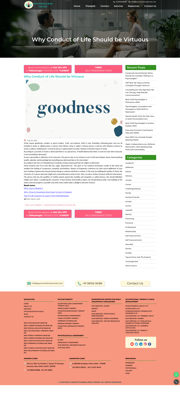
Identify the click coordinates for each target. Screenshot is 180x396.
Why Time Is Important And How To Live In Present (48, 192)
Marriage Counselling (67, 321)
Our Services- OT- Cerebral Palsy (139, 316)
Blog (26, 314)
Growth (128, 202)
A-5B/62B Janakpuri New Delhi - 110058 (88, 364)
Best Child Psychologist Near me (38, 341)
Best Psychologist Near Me (35, 323)
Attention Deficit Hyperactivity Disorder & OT (138, 312)
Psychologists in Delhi (34, 311)
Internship (129, 363)
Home (77, 6)
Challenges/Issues (133, 189)
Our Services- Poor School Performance (103, 315)
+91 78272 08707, (79, 367)
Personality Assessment (68, 342)
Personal (129, 223)
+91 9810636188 (121, 2)
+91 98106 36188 (92, 283)
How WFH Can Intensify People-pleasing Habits (139, 138)
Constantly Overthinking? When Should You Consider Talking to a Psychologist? (139, 76)
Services (118, 6)
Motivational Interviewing (69, 316)
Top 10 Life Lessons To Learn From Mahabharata (46, 196)
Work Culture (131, 266)
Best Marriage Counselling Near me (38, 344)
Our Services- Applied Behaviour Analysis (106, 322)
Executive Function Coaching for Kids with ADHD (139, 131)
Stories (128, 249)
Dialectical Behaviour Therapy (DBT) (71, 327)
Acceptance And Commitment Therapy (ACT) (70, 305)
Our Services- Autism (100, 306)
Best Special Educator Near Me (37, 328)
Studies (128, 253)
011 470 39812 (46, 370)
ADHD (94, 311)
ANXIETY (95, 308)
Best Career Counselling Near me (38, 338)
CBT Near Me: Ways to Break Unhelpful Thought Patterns (137, 84)
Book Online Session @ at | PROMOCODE (47, 69)
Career (128, 184)
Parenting (129, 219)
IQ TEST (60, 340)
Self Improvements (133, 240)
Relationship (130, 231)
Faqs (127, 373)
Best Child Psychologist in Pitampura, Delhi (136, 101)
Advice (128, 172)
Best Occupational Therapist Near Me (38, 332)
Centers (105, 6)
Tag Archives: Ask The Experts (138, 257)
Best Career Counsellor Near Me (38, 326)
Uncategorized (131, 261)
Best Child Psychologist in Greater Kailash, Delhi (139, 124)
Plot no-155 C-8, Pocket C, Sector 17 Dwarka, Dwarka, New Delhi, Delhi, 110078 (45, 365)
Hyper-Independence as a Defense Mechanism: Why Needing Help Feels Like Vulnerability (140, 147)
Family (128, 193)
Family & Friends (132, 197)
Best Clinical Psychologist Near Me (39, 348)
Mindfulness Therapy (67, 308)
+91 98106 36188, (33, 370)
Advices (128, 176)
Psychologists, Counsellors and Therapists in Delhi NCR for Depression (138, 109)
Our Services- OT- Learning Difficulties (136, 327)
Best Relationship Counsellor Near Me (39, 352)
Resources (133, 6)
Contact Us (150, 6)
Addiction (129, 167)
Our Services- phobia (134, 318)
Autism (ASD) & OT (132, 308)
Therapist (90, 6)
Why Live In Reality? (33, 188)
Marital (128, 214)
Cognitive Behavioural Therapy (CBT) (71, 312)
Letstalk (128, 210)
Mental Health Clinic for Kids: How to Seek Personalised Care (139, 117)
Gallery (128, 371)
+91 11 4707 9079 (94, 367)
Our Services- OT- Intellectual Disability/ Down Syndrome (138, 322)
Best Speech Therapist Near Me (37, 335)
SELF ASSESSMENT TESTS (98, 69)
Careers (128, 365)
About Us (28, 306)
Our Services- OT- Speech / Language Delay (136, 331)
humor (128, 206)
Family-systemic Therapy (68, 318)
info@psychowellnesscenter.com (143, 2)
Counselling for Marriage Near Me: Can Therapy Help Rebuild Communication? (139, 92)
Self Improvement (133, 236)
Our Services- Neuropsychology (72, 345)
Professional (130, 227)
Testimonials (130, 368)
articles (128, 180)
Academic (129, 163)
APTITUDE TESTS (64, 348)
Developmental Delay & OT (136, 306)
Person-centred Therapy (68, 323)
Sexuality (129, 244)
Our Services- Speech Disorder (105, 318)
